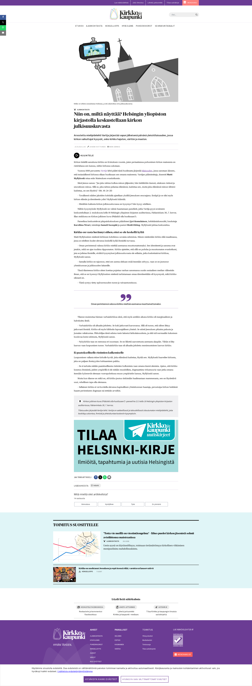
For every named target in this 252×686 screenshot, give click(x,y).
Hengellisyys (95, 649)
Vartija (104, 171)
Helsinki (118, 636)
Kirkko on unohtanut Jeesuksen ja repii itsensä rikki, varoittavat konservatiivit (116, 568)
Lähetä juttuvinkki (155, 3)
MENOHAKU (192, 3)
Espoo (117, 640)
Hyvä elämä (94, 640)
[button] (96, 477)
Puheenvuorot (96, 644)
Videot (93, 657)
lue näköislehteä (182, 629)
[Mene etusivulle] (69, 634)
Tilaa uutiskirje (173, 3)
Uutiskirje (162, 607)
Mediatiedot (147, 640)
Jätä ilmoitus (138, 3)
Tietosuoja (146, 644)
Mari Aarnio (114, 147)
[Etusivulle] (126, 14)
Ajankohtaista (96, 636)
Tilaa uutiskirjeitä (149, 649)
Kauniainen (119, 644)
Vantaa (118, 649)
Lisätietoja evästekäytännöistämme (75, 671)
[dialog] (126, 675)
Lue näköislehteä (121, 3)
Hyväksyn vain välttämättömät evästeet (144, 679)
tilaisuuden (147, 171)
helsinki (96, 485)
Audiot (93, 653)
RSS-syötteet (96, 661)
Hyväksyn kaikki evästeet (101, 679)
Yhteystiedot (147, 636)
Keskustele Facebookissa (92, 607)
